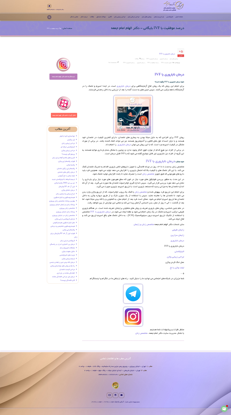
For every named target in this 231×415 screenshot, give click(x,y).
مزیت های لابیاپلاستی (67, 255)
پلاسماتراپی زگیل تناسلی (66, 169)
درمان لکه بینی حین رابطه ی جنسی (62, 262)
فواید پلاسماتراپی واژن (66, 161)
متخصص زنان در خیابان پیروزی (63, 215)
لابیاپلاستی (169, 17)
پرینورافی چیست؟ (68, 154)
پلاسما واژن (71, 165)
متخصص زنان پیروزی (67, 208)
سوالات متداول (101, 17)
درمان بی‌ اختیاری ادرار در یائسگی (62, 244)
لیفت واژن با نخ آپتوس (66, 176)
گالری (110, 17)
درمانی (142, 59)
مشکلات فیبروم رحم (67, 248)
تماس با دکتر (74, 17)
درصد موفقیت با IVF (152, 62)
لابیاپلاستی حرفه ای (68, 147)
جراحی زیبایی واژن (175, 257)
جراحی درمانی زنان (133, 17)
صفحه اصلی (179, 17)
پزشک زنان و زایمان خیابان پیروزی (62, 205)
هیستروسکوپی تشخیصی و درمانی (63, 226)
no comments (112, 62)
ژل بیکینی (71, 140)
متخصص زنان (148, 174)
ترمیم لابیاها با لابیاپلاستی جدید (63, 179)
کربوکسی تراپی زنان (67, 241)
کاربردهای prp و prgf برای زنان (63, 158)
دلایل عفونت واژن (68, 252)
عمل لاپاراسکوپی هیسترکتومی (64, 223)
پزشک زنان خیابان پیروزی (65, 212)
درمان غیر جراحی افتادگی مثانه (63, 277)
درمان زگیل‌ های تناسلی (66, 172)
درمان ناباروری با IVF (167, 54)
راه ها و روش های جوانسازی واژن (62, 266)
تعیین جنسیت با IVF (166, 62)
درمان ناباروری (163, 59)
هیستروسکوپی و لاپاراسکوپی (64, 197)
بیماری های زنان (146, 17)
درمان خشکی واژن (68, 190)
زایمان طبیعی (178, 230)
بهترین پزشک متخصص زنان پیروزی (62, 201)
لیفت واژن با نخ (177, 268)
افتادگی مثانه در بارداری (66, 273)
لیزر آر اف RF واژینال (67, 187)
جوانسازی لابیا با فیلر (67, 136)
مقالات (92, 17)
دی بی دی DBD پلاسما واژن (64, 183)
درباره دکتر (84, 17)
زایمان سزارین (177, 235)
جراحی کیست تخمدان (67, 270)
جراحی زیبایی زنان (119, 17)
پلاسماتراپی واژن (69, 230)
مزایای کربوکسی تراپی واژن (65, 219)
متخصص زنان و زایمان (144, 224)
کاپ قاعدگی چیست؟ (67, 280)
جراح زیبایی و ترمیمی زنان (65, 194)
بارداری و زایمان (159, 17)
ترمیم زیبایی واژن (68, 259)
